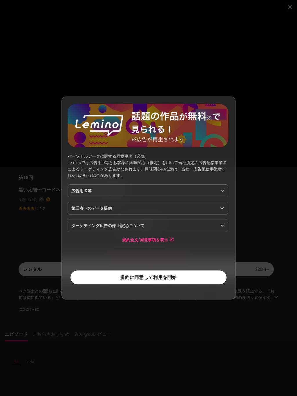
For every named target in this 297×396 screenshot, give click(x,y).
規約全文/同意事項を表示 (145, 239)
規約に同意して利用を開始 (148, 277)
